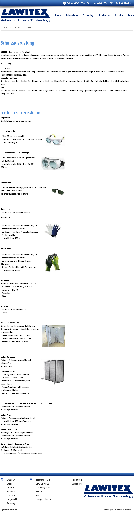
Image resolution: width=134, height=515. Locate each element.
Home (58, 15)
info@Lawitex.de (127, 3)
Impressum (77, 480)
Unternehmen (72, 15)
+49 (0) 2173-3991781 (105, 3)
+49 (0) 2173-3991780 (82, 3)
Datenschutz (77, 484)
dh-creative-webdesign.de (123, 509)
